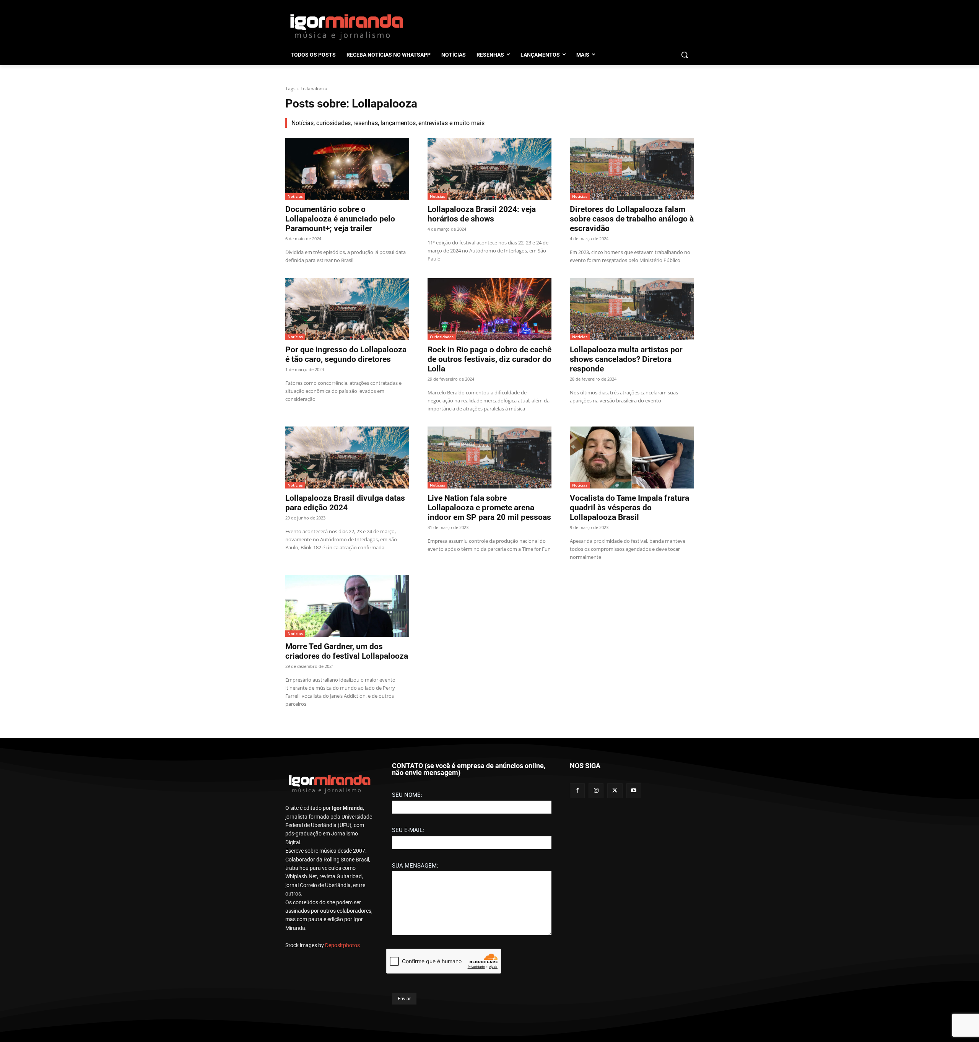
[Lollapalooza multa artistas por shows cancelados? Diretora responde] (632, 309)
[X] (614, 790)
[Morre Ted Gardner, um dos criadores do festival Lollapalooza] (347, 606)
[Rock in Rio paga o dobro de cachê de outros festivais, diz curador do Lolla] (489, 309)
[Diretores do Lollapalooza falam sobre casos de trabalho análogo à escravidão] (632, 169)
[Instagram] (596, 790)
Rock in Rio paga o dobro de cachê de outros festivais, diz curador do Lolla (489, 359)
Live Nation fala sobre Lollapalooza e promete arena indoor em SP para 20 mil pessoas (489, 507)
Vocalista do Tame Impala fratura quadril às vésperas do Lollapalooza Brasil (629, 507)
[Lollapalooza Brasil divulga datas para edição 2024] (347, 457)
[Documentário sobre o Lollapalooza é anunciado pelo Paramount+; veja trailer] (347, 169)
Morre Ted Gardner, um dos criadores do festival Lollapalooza (346, 651)
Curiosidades (442, 336)
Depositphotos (342, 945)
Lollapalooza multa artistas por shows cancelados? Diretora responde (626, 359)
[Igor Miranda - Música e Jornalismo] (346, 26)
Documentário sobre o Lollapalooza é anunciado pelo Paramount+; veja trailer (340, 219)
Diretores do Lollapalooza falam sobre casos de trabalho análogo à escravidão (632, 219)
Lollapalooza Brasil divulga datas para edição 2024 (345, 502)
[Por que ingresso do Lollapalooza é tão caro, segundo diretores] (347, 309)
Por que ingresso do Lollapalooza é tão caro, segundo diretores (346, 354)
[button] (684, 55)
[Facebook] (577, 790)
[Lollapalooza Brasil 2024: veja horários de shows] (489, 169)
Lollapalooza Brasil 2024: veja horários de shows (482, 214)
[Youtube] (633, 790)
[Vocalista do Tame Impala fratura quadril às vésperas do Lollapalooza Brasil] (632, 457)
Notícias (295, 196)
